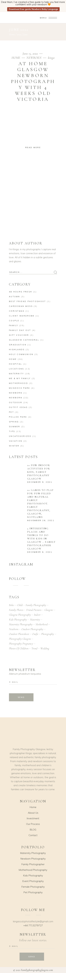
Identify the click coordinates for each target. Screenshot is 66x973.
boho (11, 605)
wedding (44, 648)
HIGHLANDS (17, 349)
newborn (13, 629)
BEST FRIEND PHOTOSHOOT (27, 301)
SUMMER (14, 426)
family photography (36, 605)
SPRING (14, 422)
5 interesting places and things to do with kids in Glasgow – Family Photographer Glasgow (41, 538)
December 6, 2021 (39, 552)
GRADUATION (17, 345)
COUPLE (14, 321)
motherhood (42, 624)
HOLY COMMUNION (21, 354)
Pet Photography (33, 892)
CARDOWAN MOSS (21, 306)
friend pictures (33, 610)
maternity (35, 619)
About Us (33, 812)
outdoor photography (32, 629)
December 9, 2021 (39, 482)
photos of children (18, 648)
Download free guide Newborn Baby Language (33, 9)
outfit (35, 634)
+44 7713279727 (33, 925)
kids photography (18, 619)
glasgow (48, 610)
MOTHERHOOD (18, 383)
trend (34, 648)
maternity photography (21, 624)
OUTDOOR (15, 402)
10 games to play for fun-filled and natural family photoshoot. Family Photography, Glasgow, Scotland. (40, 504)
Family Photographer (33, 864)
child (20, 605)
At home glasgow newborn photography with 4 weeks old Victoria (33, 81)
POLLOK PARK (18, 417)
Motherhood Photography (33, 869)
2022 (19, 34)
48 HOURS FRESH (20, 292)
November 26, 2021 (40, 520)
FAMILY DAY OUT (20, 330)
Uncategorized (20, 436)
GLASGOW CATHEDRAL (24, 340)
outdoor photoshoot (19, 634)
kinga (51, 58)
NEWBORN (33, 58)
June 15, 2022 (31, 53)
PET (11, 412)
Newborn (15, 393)
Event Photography (33, 881)
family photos (16, 610)
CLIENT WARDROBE (22, 316)
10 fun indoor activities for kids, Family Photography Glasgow (38, 472)
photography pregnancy (21, 643)
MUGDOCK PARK (19, 388)
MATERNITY (16, 373)
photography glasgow (20, 638)
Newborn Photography (33, 858)
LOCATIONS (16, 369)
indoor (37, 614)
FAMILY (13, 325)
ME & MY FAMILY (20, 378)
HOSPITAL (15, 364)
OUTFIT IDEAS (18, 407)
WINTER (14, 446)
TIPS (12, 431)
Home (12, 34)
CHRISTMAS (17, 311)
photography (47, 634)
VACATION (15, 441)
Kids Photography (33, 875)
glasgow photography (20, 614)
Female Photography (33, 886)
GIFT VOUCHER (19, 335)
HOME (16, 58)
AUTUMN (14, 296)
